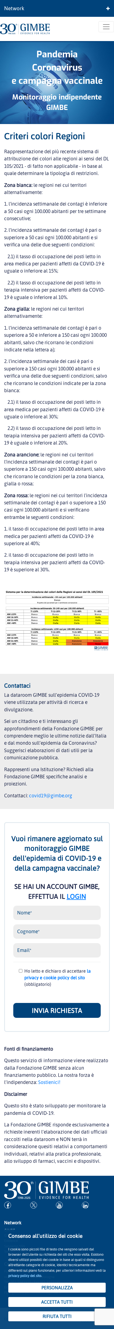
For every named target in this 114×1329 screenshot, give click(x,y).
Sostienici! (49, 1082)
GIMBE (57, 107)
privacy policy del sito (24, 1275)
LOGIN (76, 896)
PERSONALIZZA (57, 1287)
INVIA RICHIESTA (57, 1010)
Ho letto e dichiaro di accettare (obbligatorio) (57, 977)
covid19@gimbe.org (50, 795)
